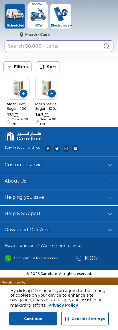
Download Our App (27, 229)
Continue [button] (33, 319)
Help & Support (23, 213)
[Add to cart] (23, 93)
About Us (15, 181)
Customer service (24, 164)
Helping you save (24, 197)
